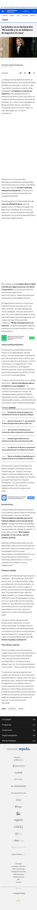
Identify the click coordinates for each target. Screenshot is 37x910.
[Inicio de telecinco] (2, 11)
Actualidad (6, 719)
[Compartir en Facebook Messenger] (29, 73)
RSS (18, 879)
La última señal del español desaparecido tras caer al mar (20, 7)
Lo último (5, 15)
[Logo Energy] (18, 806)
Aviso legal (18, 863)
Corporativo (7, 730)
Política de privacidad (18, 869)
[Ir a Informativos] (11, 11)
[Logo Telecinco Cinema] (18, 827)
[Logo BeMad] (18, 813)
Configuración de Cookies (18, 871)
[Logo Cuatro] (18, 772)
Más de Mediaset (9, 741)
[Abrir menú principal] (34, 11)
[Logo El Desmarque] (18, 786)
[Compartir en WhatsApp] (20, 73)
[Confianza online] (18, 903)
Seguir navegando (9, 735)
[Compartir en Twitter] (25, 73)
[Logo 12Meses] (18, 833)
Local (18, 15)
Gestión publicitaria (18, 877)
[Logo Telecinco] (18, 765)
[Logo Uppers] (19, 820)
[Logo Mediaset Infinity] (18, 759)
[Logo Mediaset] (18, 750)
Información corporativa (18, 866)
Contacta (18, 882)
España (12, 15)
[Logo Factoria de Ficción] (18, 793)
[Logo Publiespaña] (18, 847)
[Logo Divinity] (18, 779)
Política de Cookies (18, 874)
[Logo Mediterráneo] (18, 854)
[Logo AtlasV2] (18, 841)
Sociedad (25, 15)
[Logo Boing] (18, 799)
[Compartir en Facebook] (34, 73)
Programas (6, 725)
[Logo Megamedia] (19, 893)
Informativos (12, 708)
